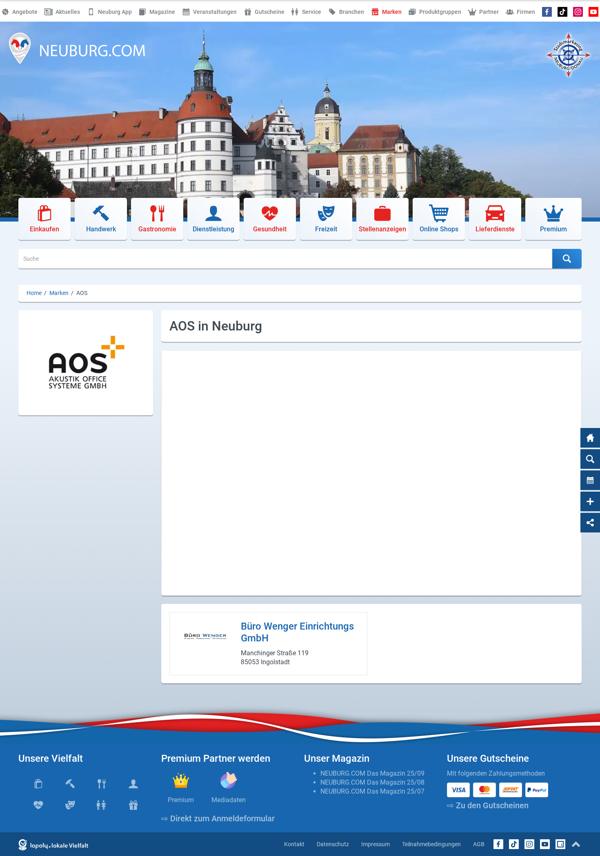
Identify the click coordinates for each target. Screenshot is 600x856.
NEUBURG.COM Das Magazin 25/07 (372, 791)
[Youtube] (593, 12)
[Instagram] (577, 12)
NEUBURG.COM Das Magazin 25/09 (372, 773)
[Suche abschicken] (567, 258)
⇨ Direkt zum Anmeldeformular (218, 818)
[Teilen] (590, 522)
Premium (181, 800)
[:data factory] (560, 844)
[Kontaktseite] (590, 501)
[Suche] (590, 459)
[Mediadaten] (229, 780)
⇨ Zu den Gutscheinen (488, 805)
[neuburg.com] (590, 438)
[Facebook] (547, 12)
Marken (59, 293)
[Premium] (181, 780)
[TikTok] (562, 12)
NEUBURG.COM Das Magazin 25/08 (372, 782)
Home (34, 293)
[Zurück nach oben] (576, 844)
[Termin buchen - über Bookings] (590, 480)
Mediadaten (228, 800)
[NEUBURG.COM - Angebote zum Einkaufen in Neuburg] (77, 48)
